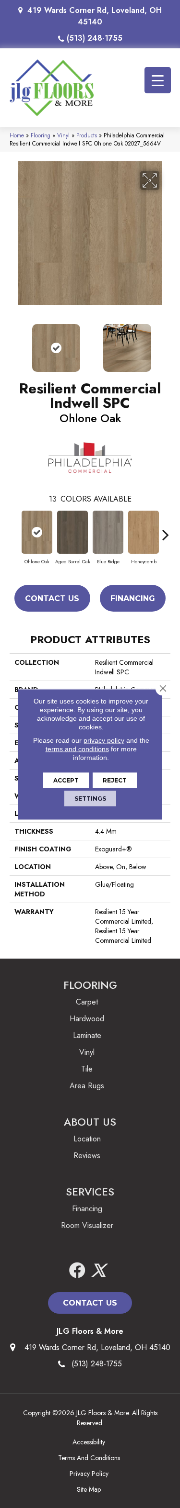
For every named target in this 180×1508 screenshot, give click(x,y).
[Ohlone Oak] (37, 532)
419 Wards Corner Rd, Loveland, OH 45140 (94, 16)
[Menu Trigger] (157, 80)
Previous (14, 343)
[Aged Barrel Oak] (72, 532)
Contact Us (52, 598)
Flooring (40, 135)
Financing (132, 598)
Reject (115, 779)
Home (17, 135)
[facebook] (77, 1271)
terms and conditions (77, 748)
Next (165, 343)
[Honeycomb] (143, 532)
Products (86, 135)
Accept (66, 779)
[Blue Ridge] (108, 532)
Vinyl (63, 135)
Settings (90, 798)
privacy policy (104, 740)
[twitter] (98, 1271)
